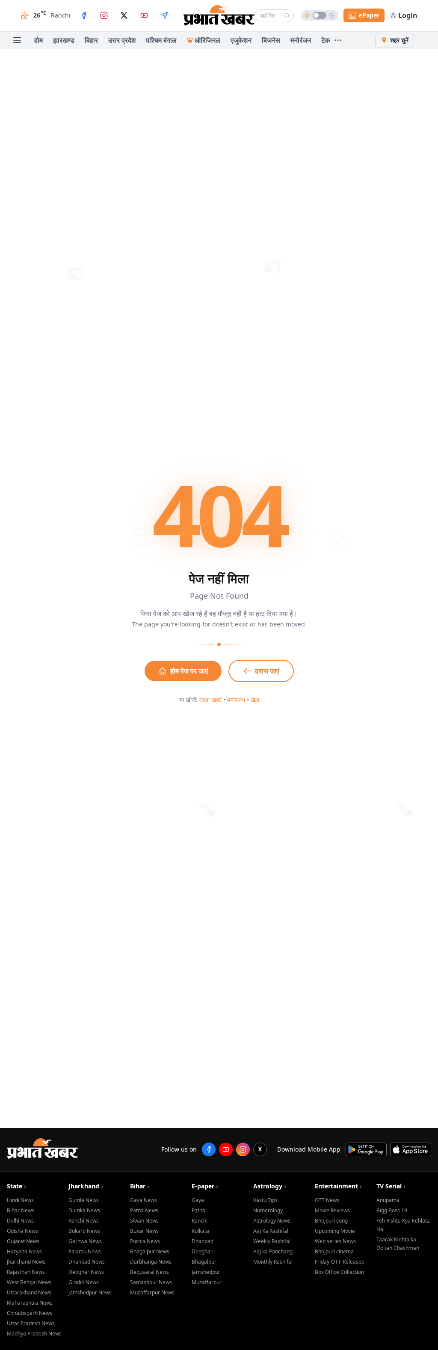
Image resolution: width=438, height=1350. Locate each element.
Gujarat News (23, 1241)
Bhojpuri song (331, 1220)
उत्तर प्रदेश (122, 40)
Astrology (269, 1186)
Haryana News (24, 1251)
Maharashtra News (30, 1302)
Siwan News (144, 1220)
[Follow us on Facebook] (209, 1149)
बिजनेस (271, 40)
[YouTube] (144, 15)
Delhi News (20, 1220)
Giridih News (83, 1282)
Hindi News (20, 1200)
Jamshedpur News (90, 1292)
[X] (124, 15)
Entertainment (338, 1186)
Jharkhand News (26, 1261)
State (16, 1186)
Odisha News (22, 1231)
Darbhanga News (151, 1261)
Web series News (335, 1241)
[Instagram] (104, 15)
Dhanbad (202, 1241)
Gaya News (143, 1200)
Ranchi (199, 1220)
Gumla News (83, 1200)
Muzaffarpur (207, 1282)
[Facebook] (83, 15)
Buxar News (144, 1231)
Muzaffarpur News (152, 1292)
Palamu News (84, 1251)
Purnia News (145, 1241)
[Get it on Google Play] (366, 1149)
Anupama (388, 1200)
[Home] (219, 15)
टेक (325, 40)
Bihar (139, 1186)
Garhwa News (85, 1241)
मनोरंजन (300, 40)
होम (38, 40)
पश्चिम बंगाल (161, 40)
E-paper (205, 1186)
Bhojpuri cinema (334, 1251)
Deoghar (202, 1251)
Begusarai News (149, 1272)
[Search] (287, 15)
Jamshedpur (206, 1272)
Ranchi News (83, 1220)
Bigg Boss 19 (391, 1210)
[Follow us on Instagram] (243, 1149)
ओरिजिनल (207, 40)
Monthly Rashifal (273, 1261)
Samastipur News (151, 1282)
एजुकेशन (241, 40)
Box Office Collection (339, 1272)
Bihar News (20, 1210)
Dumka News (84, 1210)
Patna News (144, 1210)
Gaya (198, 1200)
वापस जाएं (267, 671)
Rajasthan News (26, 1272)
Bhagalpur (204, 1261)
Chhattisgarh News (29, 1313)
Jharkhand (85, 1186)
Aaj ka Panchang (273, 1251)
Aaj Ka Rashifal (270, 1231)
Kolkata (200, 1231)
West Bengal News (29, 1282)
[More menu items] (338, 40)
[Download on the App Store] (410, 1149)
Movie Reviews (332, 1210)
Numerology (268, 1210)
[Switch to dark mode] (319, 15)
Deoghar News (86, 1272)
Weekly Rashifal (271, 1241)
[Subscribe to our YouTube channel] (226, 1149)
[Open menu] (17, 40)
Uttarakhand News (29, 1292)
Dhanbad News (86, 1261)
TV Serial (390, 1186)
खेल (255, 700)
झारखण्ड (63, 40)
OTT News (327, 1200)
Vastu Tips (265, 1200)
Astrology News (271, 1220)
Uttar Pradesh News (31, 1323)
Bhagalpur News (149, 1251)
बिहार (91, 40)
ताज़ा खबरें (210, 700)
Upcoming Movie (335, 1231)
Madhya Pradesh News (34, 1333)
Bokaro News (84, 1231)
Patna (198, 1210)
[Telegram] (164, 15)
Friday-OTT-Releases (339, 1261)
